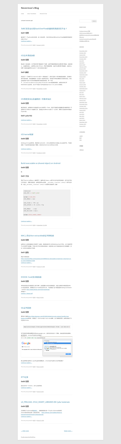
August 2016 (82, 110)
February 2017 (82, 98)
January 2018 (82, 84)
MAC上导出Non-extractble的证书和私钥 (37, 235)
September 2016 (83, 108)
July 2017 (81, 92)
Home (22, 13)
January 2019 (82, 69)
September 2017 (83, 88)
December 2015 (83, 122)
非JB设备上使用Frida (84, 41)
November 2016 (83, 104)
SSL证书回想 (26, 308)
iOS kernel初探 (27, 134)
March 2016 (82, 120)
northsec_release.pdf (27, 293)
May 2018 (81, 78)
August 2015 (82, 126)
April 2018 (81, 80)
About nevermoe (31, 13)
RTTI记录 (24, 377)
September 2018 (83, 74)
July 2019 (81, 61)
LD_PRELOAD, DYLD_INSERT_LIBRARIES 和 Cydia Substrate (45, 402)
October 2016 (82, 106)
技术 (34, 45)
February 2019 (82, 67)
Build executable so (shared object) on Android (40, 163)
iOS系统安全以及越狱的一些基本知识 (36, 99)
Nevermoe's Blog (30, 7)
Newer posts (68, 431)
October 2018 (82, 72)
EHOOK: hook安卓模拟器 (31, 277)
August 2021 (82, 55)
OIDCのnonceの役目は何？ (86, 33)
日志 (80, 140)
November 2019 (83, 57)
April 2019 (81, 63)
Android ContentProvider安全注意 (87, 39)
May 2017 (81, 94)
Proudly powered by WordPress (28, 437)
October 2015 (82, 124)
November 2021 (83, 51)
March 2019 (82, 65)
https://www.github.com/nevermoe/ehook (37, 289)
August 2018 (82, 76)
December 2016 (83, 102)
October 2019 (82, 59)
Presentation (43, 13)
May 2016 (81, 116)
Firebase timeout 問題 (84, 31)
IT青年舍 (81, 150)
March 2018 (82, 82)
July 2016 (81, 112)
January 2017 (82, 100)
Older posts (25, 431)
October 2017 (82, 86)
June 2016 (81, 114)
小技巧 (81, 136)
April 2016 (81, 118)
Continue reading (26, 41)
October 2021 (82, 53)
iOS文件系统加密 (28, 55)
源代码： (35, 410)
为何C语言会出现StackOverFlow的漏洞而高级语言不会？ (44, 28)
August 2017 (82, 90)
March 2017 (82, 96)
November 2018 (83, 70)
